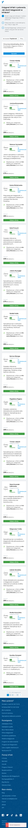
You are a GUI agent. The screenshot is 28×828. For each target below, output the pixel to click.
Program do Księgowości (9, 744)
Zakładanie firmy (7, 724)
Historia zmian (6, 785)
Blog (3, 793)
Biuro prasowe (6, 710)
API (3, 807)
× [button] (25, 824)
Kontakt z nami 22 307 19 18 (11, 704)
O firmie (4, 758)
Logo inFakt (3, 2)
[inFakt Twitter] (7, 815)
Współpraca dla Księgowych (10, 776)
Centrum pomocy (7, 713)
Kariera (4, 773)
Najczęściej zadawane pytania (11, 716)
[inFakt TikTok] (12, 815)
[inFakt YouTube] (16, 815)
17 (17, 695)
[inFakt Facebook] (3, 815)
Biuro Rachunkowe (8, 730)
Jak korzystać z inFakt (9, 796)
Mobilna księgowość (8, 738)
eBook (4, 804)
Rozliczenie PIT (6, 750)
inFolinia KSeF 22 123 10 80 (10, 707)
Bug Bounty (5, 782)
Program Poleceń (7, 767)
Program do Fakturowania (10, 741)
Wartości (4, 761)
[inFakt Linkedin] (21, 815)
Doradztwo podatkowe (9, 735)
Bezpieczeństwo (7, 770)
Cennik (4, 764)
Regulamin (4, 820)
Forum (4, 802)
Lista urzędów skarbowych (10, 747)
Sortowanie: (10, 38)
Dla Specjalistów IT (8, 779)
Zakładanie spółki (7, 727)
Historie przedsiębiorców (9, 799)
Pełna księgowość (7, 733)
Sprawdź (14, 53)
